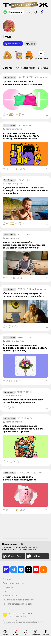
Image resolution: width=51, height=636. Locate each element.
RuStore (36, 556)
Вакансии (7, 579)
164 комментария (25, 68)
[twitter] (28, 569)
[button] (13, 30)
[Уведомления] (35, 12)
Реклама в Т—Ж (10, 596)
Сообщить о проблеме (14, 583)
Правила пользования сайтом (17, 604)
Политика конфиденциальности (18, 600)
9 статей (7, 68)
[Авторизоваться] (41, 12)
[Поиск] (30, 12)
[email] (6, 569)
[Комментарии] (9, 407)
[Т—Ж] (25, 5)
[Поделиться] (47, 114)
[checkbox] (46, 12)
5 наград (43, 68)
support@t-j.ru (20, 616)
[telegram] (13, 569)
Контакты (7, 592)
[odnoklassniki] (43, 569)
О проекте (8, 587)
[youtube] (36, 569)
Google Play (14, 556)
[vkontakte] (21, 569)
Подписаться (14, 44)
